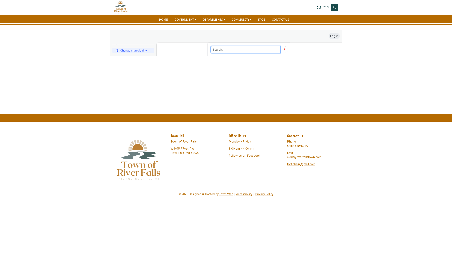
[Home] (121, 7)
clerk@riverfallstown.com (304, 157)
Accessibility (244, 194)
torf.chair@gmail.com (301, 164)
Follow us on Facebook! (245, 155)
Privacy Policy (264, 194)
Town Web (226, 194)
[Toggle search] (334, 7)
